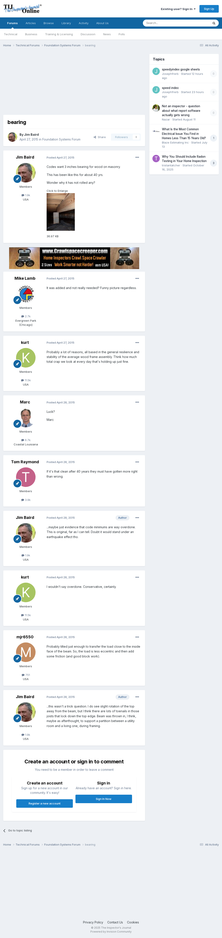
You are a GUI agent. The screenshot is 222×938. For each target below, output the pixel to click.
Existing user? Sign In (177, 9)
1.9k (27, 195)
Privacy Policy (93, 922)
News (107, 34)
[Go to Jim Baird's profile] (12, 137)
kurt (25, 342)
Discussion (88, 34)
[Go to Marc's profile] (26, 417)
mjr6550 (25, 637)
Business (31, 34)
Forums (12, 23)
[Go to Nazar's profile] (156, 108)
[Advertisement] (54, 84)
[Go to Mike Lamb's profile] (26, 294)
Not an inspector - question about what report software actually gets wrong (181, 110)
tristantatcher (171, 165)
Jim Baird (31, 134)
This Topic (196, 23)
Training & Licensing (59, 34)
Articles (31, 23)
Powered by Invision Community (111, 931)
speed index (170, 88)
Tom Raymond (25, 462)
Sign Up (209, 8)
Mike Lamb (25, 278)
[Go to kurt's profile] (26, 358)
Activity (83, 23)
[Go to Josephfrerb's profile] (156, 71)
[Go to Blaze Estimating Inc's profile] (156, 131)
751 (27, 675)
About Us (102, 23)
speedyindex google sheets (181, 69)
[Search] (214, 23)
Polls (122, 34)
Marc (25, 402)
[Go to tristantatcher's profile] (156, 158)
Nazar (166, 119)
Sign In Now (103, 799)
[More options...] (137, 157)
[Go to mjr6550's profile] (26, 652)
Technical (10, 34)
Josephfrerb (170, 73)
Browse (49, 23)
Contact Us (115, 922)
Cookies (133, 922)
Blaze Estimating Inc (175, 142)
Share (101, 137)
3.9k (27, 500)
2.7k (27, 316)
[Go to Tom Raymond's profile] (26, 477)
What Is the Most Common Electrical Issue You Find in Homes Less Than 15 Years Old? (184, 133)
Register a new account (44, 803)
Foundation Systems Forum (61, 139)
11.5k (27, 380)
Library (66, 23)
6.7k (27, 440)
